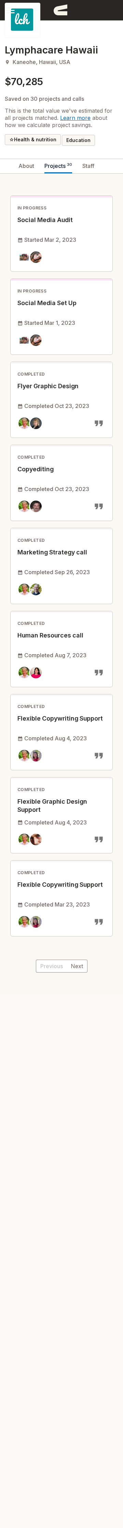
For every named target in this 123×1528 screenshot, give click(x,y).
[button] (10, 10)
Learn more (75, 117)
